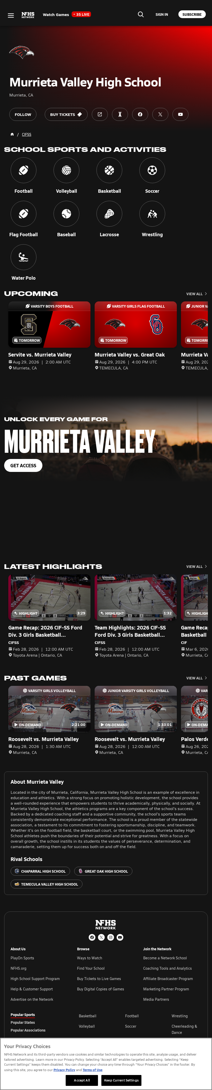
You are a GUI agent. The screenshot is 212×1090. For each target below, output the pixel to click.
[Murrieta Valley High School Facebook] (140, 114)
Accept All (81, 1080)
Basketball (87, 1015)
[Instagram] (110, 937)
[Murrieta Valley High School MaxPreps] (120, 114)
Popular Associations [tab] (28, 1030)
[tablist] (36, 1022)
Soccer (130, 1026)
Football (132, 1015)
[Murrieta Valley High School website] (100, 114)
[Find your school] (140, 14)
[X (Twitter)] (101, 937)
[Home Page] (12, 134)
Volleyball (87, 1026)
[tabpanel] (140, 1029)
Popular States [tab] (23, 1022)
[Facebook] (92, 937)
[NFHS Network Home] (28, 15)
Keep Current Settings (121, 1080)
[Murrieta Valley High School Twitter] (160, 114)
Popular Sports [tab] (23, 1014)
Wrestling (180, 1015)
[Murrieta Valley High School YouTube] (180, 114)
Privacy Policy (64, 1069)
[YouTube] (120, 937)
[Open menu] (11, 15)
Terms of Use (92, 1069)
